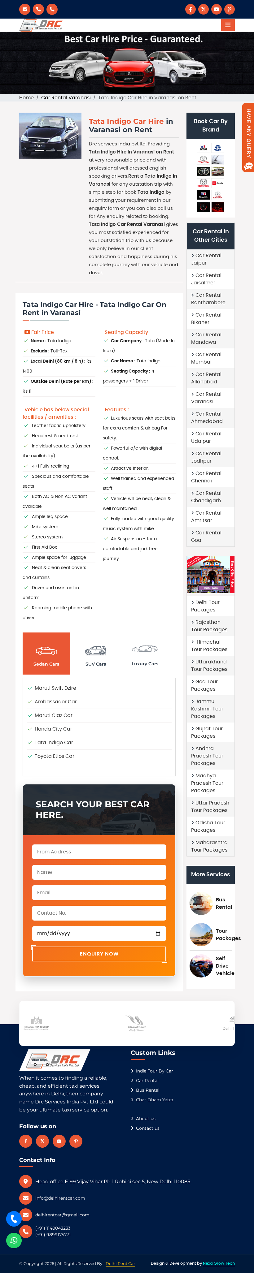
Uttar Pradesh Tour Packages (210, 806)
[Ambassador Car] (217, 160)
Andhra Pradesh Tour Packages (207, 756)
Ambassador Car (56, 701)
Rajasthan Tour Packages (209, 626)
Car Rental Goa (206, 536)
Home (26, 97)
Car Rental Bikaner (206, 319)
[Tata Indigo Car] (217, 148)
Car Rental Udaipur (206, 437)
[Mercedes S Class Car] (217, 207)
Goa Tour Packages (204, 685)
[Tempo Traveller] (217, 171)
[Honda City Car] (203, 183)
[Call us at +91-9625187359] (52, 9)
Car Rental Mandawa (206, 338)
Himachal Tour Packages (209, 646)
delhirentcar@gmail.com (62, 1215)
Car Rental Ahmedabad (207, 418)
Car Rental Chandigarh (206, 497)
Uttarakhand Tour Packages (209, 665)
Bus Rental (224, 903)
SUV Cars (95, 664)
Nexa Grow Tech (219, 1264)
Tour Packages (228, 935)
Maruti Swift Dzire (55, 688)
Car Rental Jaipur (206, 259)
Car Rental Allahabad (206, 378)
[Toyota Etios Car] (203, 160)
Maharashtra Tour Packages (209, 846)
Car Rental (147, 1080)
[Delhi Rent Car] (41, 25)
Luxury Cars (145, 664)
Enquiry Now (99, 954)
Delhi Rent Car (120, 1263)
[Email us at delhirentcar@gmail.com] (24, 9)
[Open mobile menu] (228, 25)
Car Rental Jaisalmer (206, 279)
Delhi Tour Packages (205, 606)
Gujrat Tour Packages (207, 732)
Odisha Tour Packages (208, 826)
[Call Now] (14, 1219)
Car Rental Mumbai (206, 358)
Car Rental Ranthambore (208, 299)
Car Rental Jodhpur (206, 457)
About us (145, 1118)
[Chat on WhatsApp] (14, 1240)
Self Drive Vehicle (225, 966)
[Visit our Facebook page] (190, 9)
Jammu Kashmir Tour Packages (207, 709)
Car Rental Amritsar (206, 517)
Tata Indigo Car (54, 742)
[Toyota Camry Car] (217, 195)
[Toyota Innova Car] (203, 171)
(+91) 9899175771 (53, 1234)
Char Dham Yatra (154, 1100)
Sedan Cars (46, 664)
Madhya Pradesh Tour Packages (207, 783)
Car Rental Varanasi (66, 97)
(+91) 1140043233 (53, 1228)
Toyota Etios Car (54, 756)
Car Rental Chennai (206, 477)
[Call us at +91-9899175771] (38, 9)
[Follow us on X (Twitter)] (203, 9)
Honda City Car (53, 729)
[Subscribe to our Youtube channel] (216, 9)
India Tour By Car (154, 1071)
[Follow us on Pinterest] (229, 9)
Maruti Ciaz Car (53, 715)
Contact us (148, 1128)
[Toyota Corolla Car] (217, 183)
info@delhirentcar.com (60, 1198)
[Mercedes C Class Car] (203, 207)
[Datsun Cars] (203, 195)
